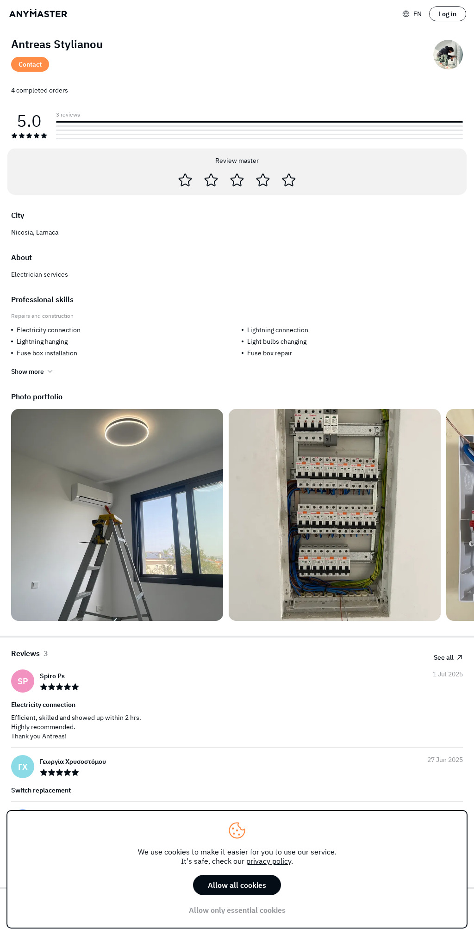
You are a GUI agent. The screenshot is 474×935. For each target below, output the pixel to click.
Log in (447, 14)
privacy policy (268, 861)
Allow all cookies (237, 885)
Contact (30, 64)
